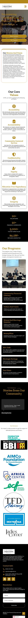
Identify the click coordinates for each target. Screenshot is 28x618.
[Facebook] (4, 579)
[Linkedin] (9, 579)
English (17, 617)
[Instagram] (13, 579)
